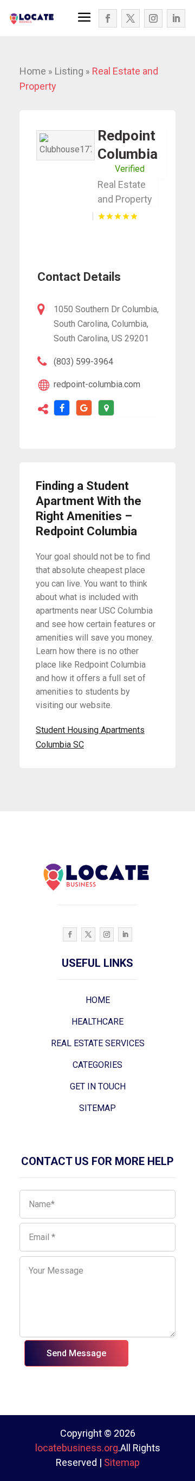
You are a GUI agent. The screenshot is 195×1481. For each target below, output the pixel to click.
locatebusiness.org (76, 1447)
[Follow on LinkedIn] (176, 18)
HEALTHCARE (97, 1021)
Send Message (76, 1353)
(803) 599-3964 (83, 361)
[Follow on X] (130, 18)
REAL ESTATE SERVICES (98, 1043)
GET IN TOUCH (98, 1086)
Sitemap (122, 1462)
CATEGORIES (97, 1065)
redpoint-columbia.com (97, 384)
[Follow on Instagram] (153, 18)
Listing (69, 71)
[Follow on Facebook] (108, 18)
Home (33, 71)
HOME (98, 1000)
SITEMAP (97, 1108)
